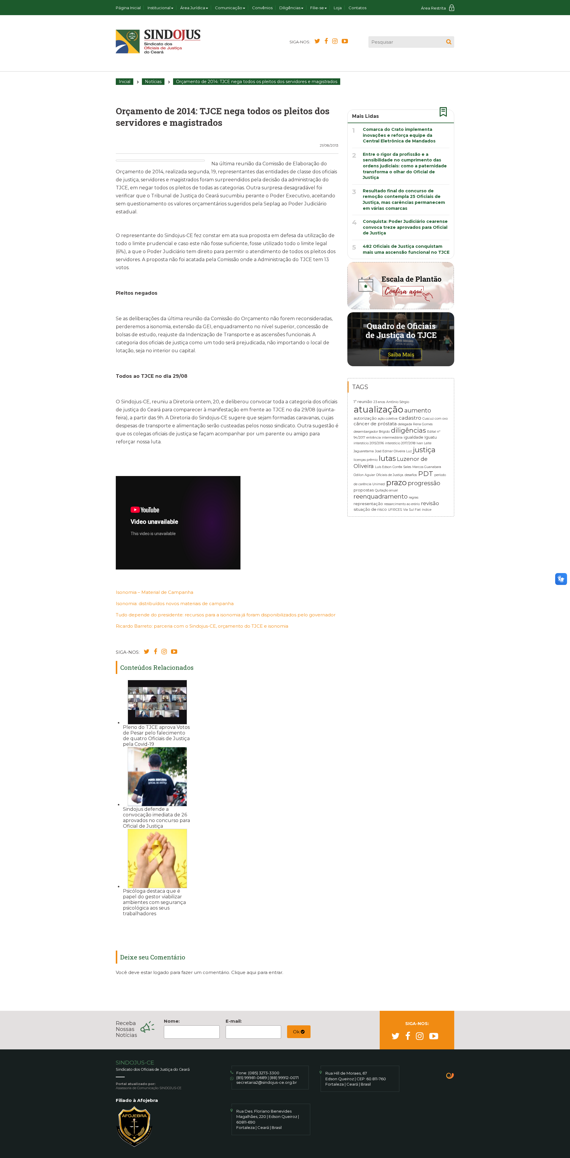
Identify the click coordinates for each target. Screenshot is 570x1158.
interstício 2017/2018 (400, 443)
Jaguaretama (364, 451)
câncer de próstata (375, 423)
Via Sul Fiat (412, 510)
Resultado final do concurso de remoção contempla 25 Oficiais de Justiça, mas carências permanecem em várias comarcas (404, 199)
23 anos (379, 402)
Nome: (172, 1021)
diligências (408, 430)
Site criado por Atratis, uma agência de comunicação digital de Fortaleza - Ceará (450, 1076)
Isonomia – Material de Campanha (154, 592)
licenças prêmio (366, 460)
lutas (387, 458)
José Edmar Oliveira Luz (393, 451)
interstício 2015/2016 (369, 443)
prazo (396, 482)
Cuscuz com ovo (435, 419)
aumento (417, 410)
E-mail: (234, 1021)
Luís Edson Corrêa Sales (393, 467)
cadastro (410, 418)
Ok (297, 1032)
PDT (425, 473)
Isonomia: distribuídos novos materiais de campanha (175, 603)
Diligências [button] (289, 7)
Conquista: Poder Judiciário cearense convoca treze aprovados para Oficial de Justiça (405, 227)
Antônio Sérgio (397, 402)
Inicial (124, 81)
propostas (364, 490)
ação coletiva (388, 419)
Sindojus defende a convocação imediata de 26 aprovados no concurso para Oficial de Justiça (156, 817)
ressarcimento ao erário (402, 504)
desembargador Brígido (372, 432)
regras (413, 497)
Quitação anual (386, 490)
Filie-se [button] (317, 7)
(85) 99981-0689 (251, 1077)
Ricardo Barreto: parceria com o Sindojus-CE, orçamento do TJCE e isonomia (202, 626)
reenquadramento (381, 496)
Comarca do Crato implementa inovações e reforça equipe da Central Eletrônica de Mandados (399, 135)
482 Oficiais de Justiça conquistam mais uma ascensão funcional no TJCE (406, 249)
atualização (378, 409)
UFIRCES (395, 510)
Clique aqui (243, 972)
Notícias (153, 81)
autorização (365, 418)
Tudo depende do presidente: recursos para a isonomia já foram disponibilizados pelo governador (225, 615)
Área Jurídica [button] (192, 7)
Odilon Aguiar (364, 475)
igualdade (413, 437)
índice (426, 510)
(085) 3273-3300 (263, 1072)
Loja (338, 7)
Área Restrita (433, 8)
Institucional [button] (159, 7)
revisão (430, 503)
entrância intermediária (384, 438)
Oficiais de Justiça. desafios (396, 475)
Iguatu (431, 437)
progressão (424, 483)
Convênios (262, 7)
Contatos (357, 7)
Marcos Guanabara (426, 467)
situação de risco (370, 509)
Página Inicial (128, 7)
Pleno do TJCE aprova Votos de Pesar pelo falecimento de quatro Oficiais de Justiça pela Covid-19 (156, 735)
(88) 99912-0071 (284, 1077)
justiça (424, 449)
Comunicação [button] (228, 7)
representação (368, 503)
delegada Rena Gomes (415, 424)
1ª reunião (363, 401)
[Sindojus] (158, 41)
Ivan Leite (424, 443)
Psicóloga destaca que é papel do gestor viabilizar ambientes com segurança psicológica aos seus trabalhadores (154, 902)
